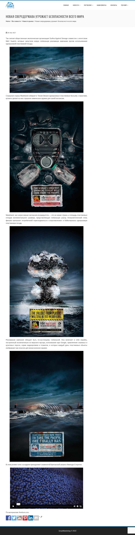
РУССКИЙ (124, 5)
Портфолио (88, 5)
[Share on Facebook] (8, 517)
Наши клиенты (101, 5)
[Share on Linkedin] (30, 517)
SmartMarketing (64, 531)
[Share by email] (36, 517)
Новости (76, 5)
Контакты (114, 5)
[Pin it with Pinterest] (25, 517)
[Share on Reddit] (19, 517)
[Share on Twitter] (13, 517)
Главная (66, 5)
